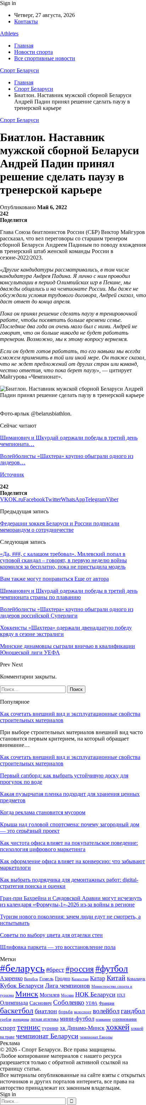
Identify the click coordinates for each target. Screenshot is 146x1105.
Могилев (50, 995)
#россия (80, 968)
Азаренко (11, 978)
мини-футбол (77, 1018)
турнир (50, 1028)
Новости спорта (33, 52)
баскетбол (16, 1010)
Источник (12, 474)
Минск (26, 993)
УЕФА (91, 1003)
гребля (5, 1019)
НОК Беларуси (95, 994)
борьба (65, 1011)
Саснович (40, 1003)
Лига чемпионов (67, 985)
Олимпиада (14, 1003)
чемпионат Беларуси (47, 1036)
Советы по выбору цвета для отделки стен (51, 935)
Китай (116, 978)
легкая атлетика (44, 1019)
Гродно (62, 978)
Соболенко (68, 1002)
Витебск (31, 979)
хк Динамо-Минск (82, 1028)
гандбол (133, 1011)
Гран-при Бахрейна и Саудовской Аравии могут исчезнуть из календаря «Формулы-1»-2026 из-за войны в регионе (71, 901)
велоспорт (82, 1012)
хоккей (117, 1027)
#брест (55, 969)
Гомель (46, 978)
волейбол (106, 1011)
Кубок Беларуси (22, 985)
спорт (8, 1027)
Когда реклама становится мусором (42, 812)
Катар (97, 978)
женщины (21, 1019)
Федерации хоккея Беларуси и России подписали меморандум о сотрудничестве (59, 526)
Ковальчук (136, 979)
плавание (103, 1019)
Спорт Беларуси (19, 70)
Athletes (9, 33)
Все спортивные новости (44, 58)
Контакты (26, 21)
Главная (23, 46)
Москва (67, 995)
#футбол (111, 969)
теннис (28, 1027)
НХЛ (121, 995)
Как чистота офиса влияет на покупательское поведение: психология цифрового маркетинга (69, 846)
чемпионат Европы (96, 1037)
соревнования (124, 1019)
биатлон (46, 1011)
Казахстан (80, 979)
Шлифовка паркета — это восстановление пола (58, 947)
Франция (106, 1003)
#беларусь (22, 968)
